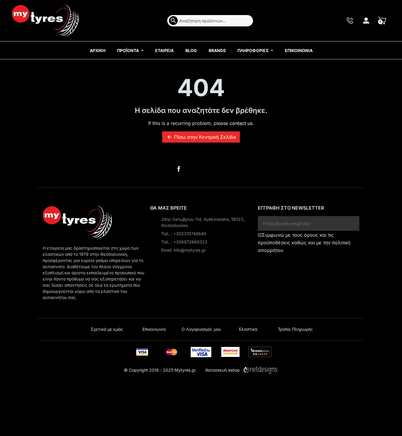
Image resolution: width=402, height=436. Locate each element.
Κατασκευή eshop (222, 369)
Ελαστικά (248, 329)
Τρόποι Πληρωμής (295, 329)
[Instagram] (208, 169)
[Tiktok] (223, 169)
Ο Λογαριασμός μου (201, 329)
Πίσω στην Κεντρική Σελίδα (201, 137)
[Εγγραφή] (352, 223)
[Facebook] (178, 169)
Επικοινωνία (154, 329)
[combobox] (210, 20)
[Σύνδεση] (366, 20)
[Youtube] (193, 169)
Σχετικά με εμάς (107, 329)
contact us (241, 123)
